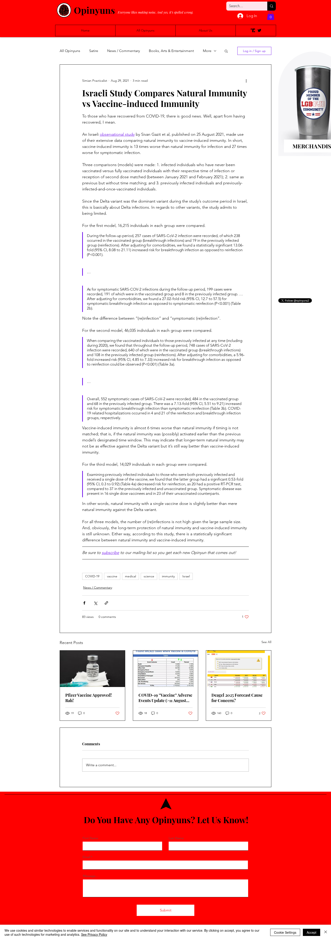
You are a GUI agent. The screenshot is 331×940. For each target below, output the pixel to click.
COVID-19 (92, 576)
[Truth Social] (252, 30)
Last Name (176, 838)
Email (86, 857)
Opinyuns (94, 10)
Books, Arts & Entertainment (171, 51)
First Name (90, 838)
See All (266, 642)
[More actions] (246, 81)
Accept (311, 932)
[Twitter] (259, 30)
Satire (93, 51)
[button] (270, 15)
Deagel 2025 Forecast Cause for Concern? (237, 697)
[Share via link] (106, 603)
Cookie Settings (285, 932)
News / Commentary (123, 51)
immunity (168, 576)
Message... (90, 875)
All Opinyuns (70, 51)
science (149, 576)
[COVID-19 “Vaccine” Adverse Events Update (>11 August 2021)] (165, 669)
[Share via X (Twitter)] (95, 603)
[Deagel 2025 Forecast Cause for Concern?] (238, 669)
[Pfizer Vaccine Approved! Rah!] (92, 669)
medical (130, 576)
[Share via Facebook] (84, 603)
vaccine (112, 576)
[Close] (325, 932)
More (207, 51)
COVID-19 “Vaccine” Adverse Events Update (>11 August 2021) (165, 697)
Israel (186, 576)
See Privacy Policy (94, 934)
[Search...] (271, 6)
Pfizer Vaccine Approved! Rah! (88, 697)
